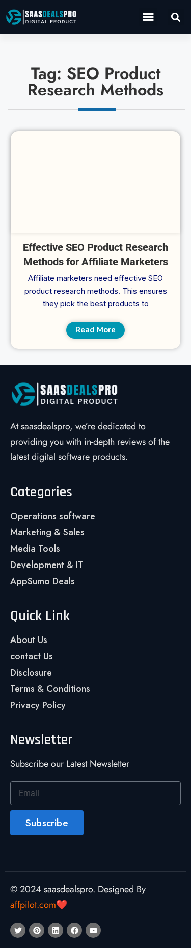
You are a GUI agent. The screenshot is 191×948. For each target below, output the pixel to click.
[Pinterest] (36, 930)
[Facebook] (74, 930)
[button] (148, 17)
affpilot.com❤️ (38, 904)
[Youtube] (93, 930)
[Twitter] (17, 930)
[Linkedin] (55, 930)
